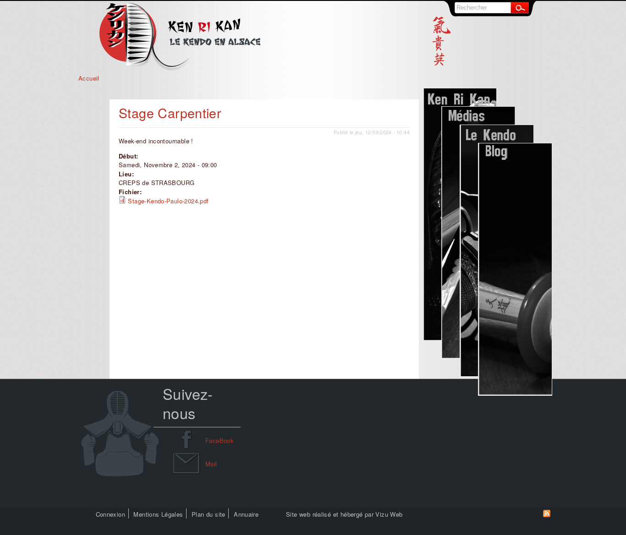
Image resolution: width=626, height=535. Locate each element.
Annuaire (246, 514)
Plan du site (208, 514)
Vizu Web (388, 514)
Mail (211, 463)
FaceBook (219, 440)
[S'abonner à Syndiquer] (546, 514)
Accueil (88, 78)
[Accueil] (180, 69)
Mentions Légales (158, 514)
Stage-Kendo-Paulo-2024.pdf (168, 201)
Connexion (111, 514)
